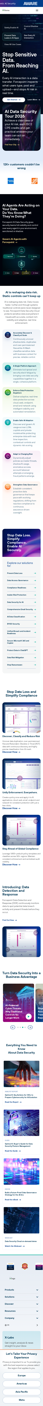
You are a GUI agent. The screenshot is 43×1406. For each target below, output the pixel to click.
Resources (10, 1311)
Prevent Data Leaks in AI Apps (11, 36)
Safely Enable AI (11, 27)
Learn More (32, 100)
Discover (9, 1304)
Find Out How (8, 920)
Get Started (12, 100)
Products (9, 1290)
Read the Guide (11, 1151)
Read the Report (12, 1102)
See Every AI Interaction (29, 36)
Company (9, 1318)
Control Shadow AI (31, 27)
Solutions (9, 1297)
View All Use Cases (12, 44)
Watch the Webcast (13, 1246)
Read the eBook (11, 1200)
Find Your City (10, 145)
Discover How (9, 752)
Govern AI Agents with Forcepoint (14, 241)
